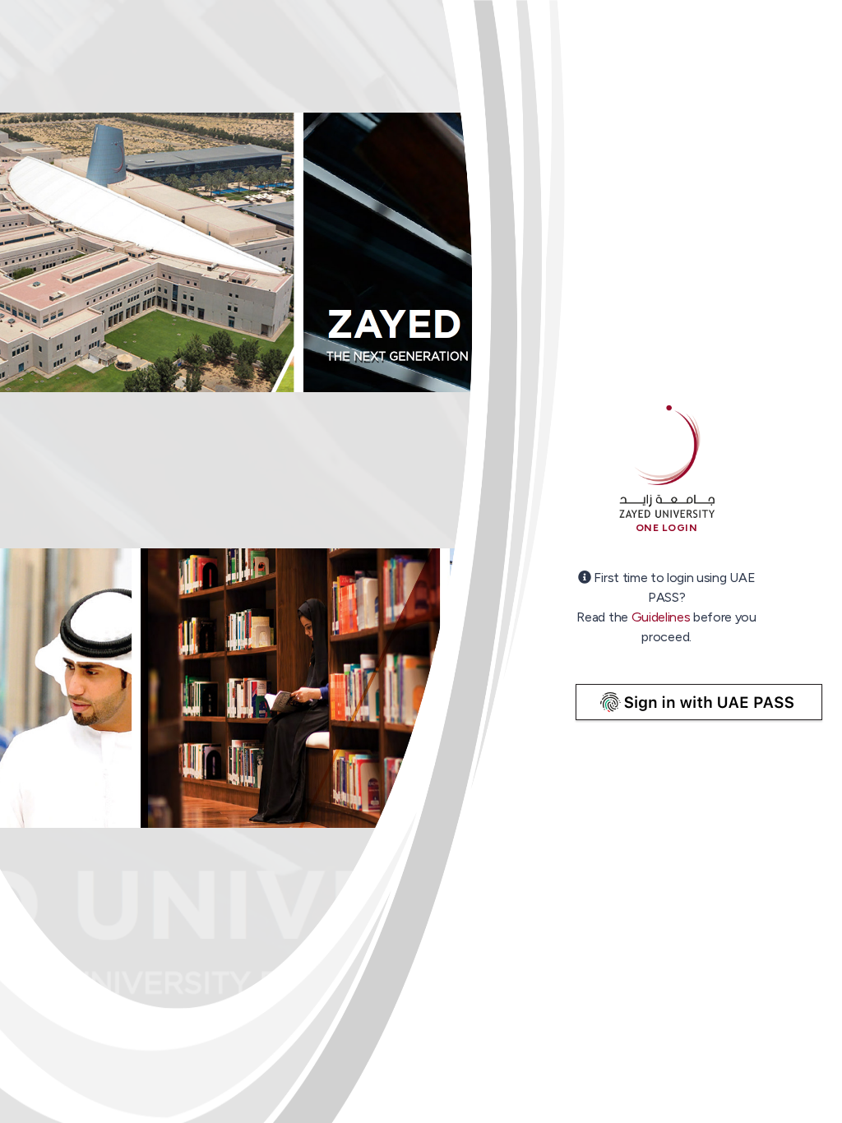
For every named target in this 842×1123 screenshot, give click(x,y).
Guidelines (661, 617)
